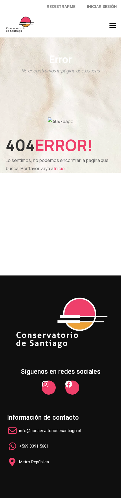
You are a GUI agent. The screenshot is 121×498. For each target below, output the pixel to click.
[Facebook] (72, 388)
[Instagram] (49, 388)
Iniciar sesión (102, 6)
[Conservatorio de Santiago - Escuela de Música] (20, 26)
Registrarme (61, 6)
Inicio (59, 168)
